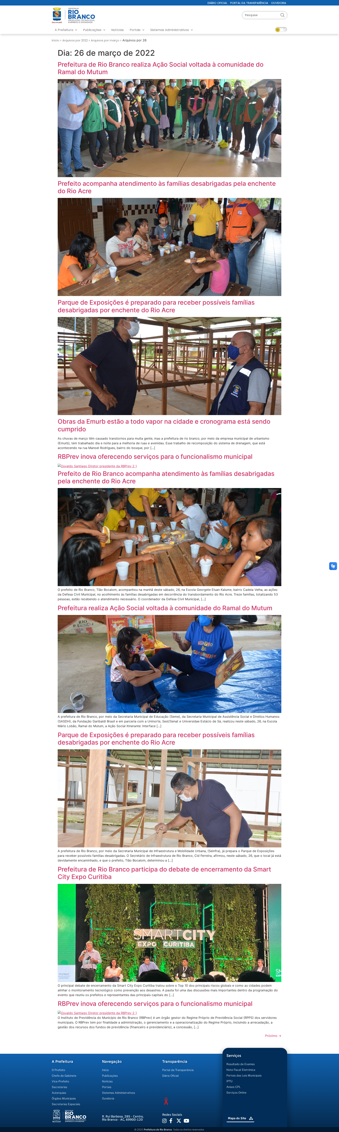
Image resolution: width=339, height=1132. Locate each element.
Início (55, 40)
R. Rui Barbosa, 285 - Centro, (123, 1118)
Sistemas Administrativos (169, 30)
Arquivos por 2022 (75, 40)
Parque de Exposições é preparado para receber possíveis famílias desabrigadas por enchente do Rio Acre (156, 306)
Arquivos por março (105, 40)
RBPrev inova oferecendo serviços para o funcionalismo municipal (155, 456)
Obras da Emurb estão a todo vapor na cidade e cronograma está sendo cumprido (164, 425)
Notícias (117, 30)
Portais (135, 30)
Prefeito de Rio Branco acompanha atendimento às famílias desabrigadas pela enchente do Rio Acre (166, 477)
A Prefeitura (64, 30)
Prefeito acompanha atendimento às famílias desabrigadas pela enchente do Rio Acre (167, 187)
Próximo (273, 1036)
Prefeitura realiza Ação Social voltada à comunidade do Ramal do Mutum (165, 608)
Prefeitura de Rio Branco (158, 1129)
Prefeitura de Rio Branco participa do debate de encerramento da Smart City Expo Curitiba (164, 873)
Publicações (92, 30)
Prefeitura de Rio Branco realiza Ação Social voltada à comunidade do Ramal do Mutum (160, 68)
